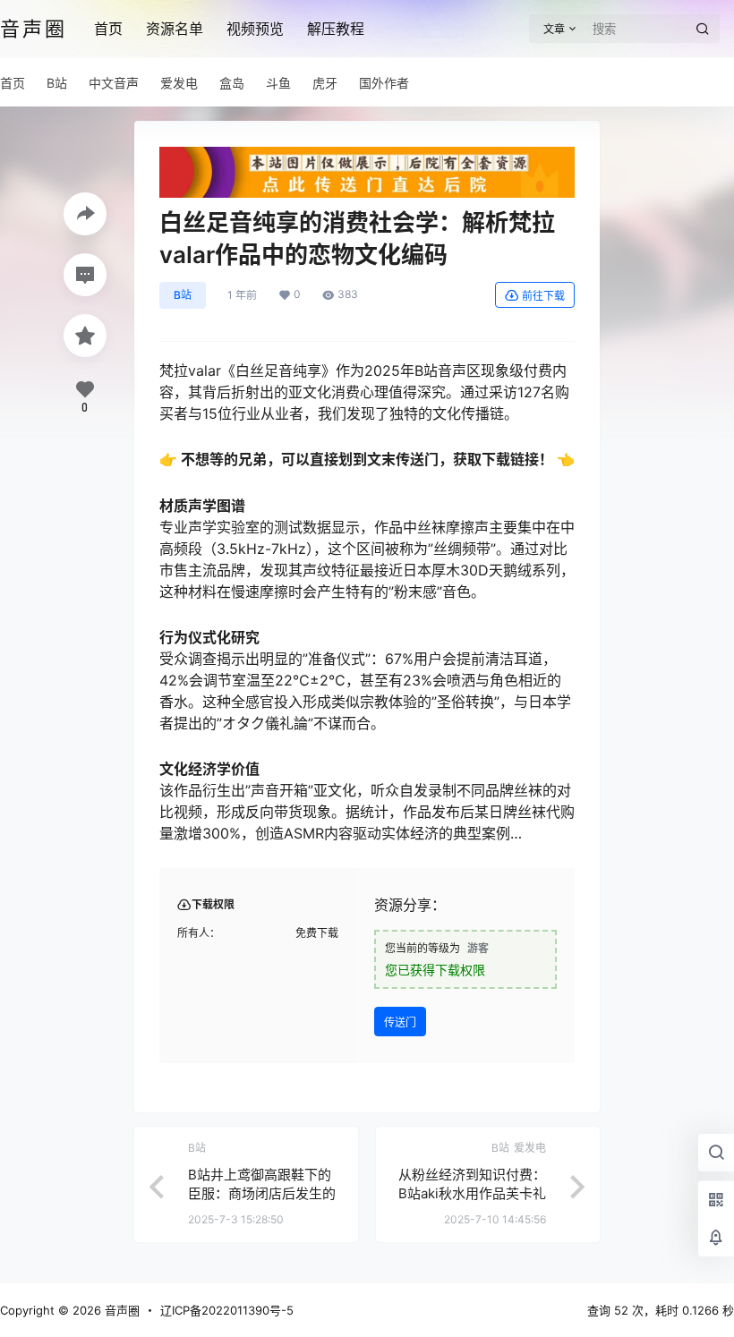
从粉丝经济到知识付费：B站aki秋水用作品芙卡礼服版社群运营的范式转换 (472, 1193)
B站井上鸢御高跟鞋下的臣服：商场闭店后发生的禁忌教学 (262, 1193)
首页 (108, 29)
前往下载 (543, 295)
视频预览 (255, 29)
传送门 (400, 1022)
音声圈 (120, 1310)
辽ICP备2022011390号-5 (227, 1310)
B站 (183, 295)
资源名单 (174, 29)
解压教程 (335, 29)
